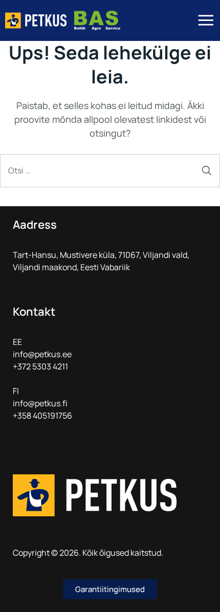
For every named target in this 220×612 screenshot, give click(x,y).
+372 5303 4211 (40, 366)
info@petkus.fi (40, 403)
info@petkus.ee (42, 354)
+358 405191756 (42, 415)
